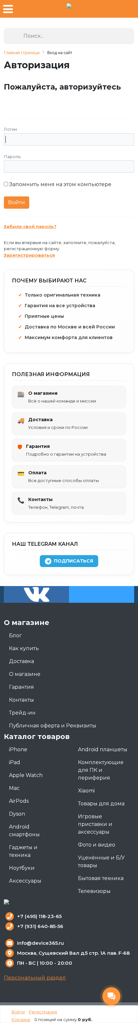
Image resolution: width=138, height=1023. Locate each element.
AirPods (19, 801)
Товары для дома (101, 803)
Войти (18, 1011)
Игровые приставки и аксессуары (95, 824)
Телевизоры (94, 891)
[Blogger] (66, 101)
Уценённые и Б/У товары (101, 861)
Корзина (21, 1019)
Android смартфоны (24, 831)
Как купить (24, 648)
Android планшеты (102, 749)
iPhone (18, 749)
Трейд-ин (22, 713)
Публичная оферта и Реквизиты (52, 726)
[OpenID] (80, 101)
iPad (14, 762)
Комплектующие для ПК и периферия (101, 770)
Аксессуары (25, 881)
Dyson (17, 814)
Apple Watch (26, 775)
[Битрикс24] (9, 101)
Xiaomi (86, 791)
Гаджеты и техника (23, 851)
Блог (15, 635)
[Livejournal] (23, 101)
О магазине (24, 674)
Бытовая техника (101, 878)
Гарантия (21, 687)
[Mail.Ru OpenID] (37, 101)
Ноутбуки (22, 868)
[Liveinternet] (51, 101)
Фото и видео (96, 845)
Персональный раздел (35, 978)
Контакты (21, 700)
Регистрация (43, 1011)
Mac (14, 788)
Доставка (21, 661)
